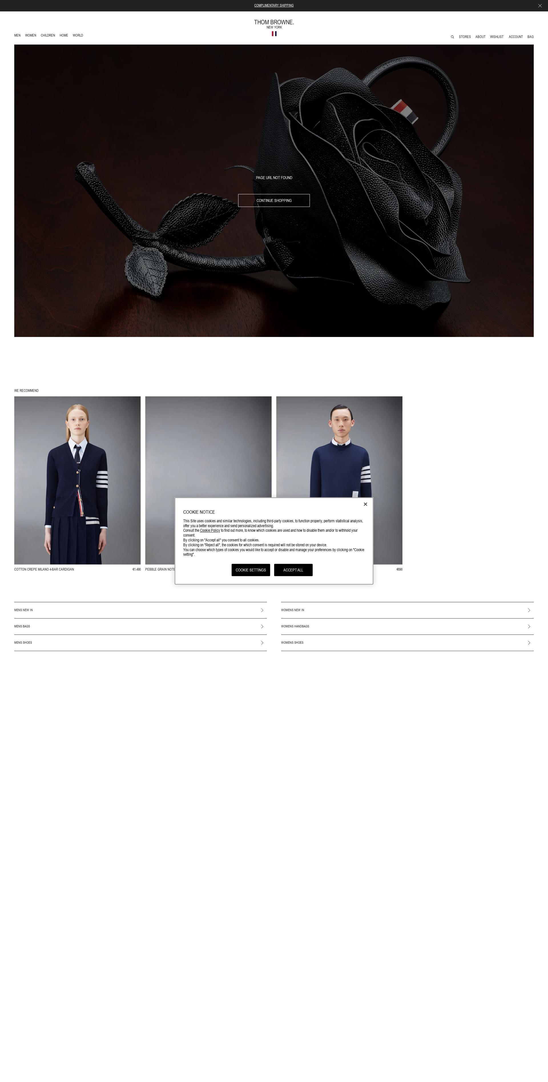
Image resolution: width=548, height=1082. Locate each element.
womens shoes (292, 642)
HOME (64, 36)
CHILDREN (48, 36)
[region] (274, 541)
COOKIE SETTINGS (251, 569)
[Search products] (452, 37)
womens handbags (295, 626)
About (480, 37)
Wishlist (497, 37)
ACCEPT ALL (293, 569)
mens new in (23, 610)
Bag (530, 37)
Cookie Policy (210, 530)
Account (516, 37)
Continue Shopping (274, 200)
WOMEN (31, 36)
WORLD (78, 36)
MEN (18, 36)
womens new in (292, 610)
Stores (465, 37)
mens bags (22, 626)
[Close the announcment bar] (540, 5)
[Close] (365, 504)
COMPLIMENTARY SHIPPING (274, 5)
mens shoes (23, 642)
